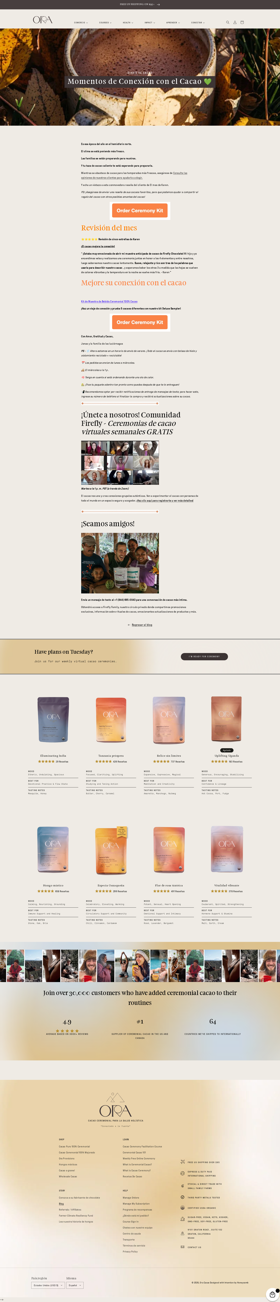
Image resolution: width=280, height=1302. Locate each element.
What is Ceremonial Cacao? (137, 1164)
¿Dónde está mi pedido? (136, 1215)
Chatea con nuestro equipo (138, 1227)
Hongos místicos (68, 1164)
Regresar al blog (142, 624)
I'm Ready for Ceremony (204, 656)
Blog (61, 1203)
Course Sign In (131, 1221)
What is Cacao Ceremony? (137, 1170)
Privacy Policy (130, 1251)
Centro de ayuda (132, 1233)
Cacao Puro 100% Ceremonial (74, 1146)
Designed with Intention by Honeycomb (229, 1282)
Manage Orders (131, 1197)
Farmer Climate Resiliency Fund (76, 1215)
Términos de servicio (134, 1245)
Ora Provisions (66, 1158)
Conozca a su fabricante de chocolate (79, 1197)
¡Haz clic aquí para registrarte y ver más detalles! (165, 500)
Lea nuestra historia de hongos (76, 1221)
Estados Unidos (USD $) (46, 1285)
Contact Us (194, 1247)
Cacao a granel (67, 1170)
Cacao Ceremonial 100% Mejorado (77, 1152)
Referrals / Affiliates (70, 1209)
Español (73, 1285)
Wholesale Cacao (68, 1176)
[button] (227, 22)
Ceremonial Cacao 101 (134, 1152)
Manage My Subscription (136, 1203)
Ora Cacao (204, 1282)
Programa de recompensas (137, 1209)
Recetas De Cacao (132, 1176)
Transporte (129, 1239)
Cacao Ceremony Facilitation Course (142, 1146)
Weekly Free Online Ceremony (139, 1158)
